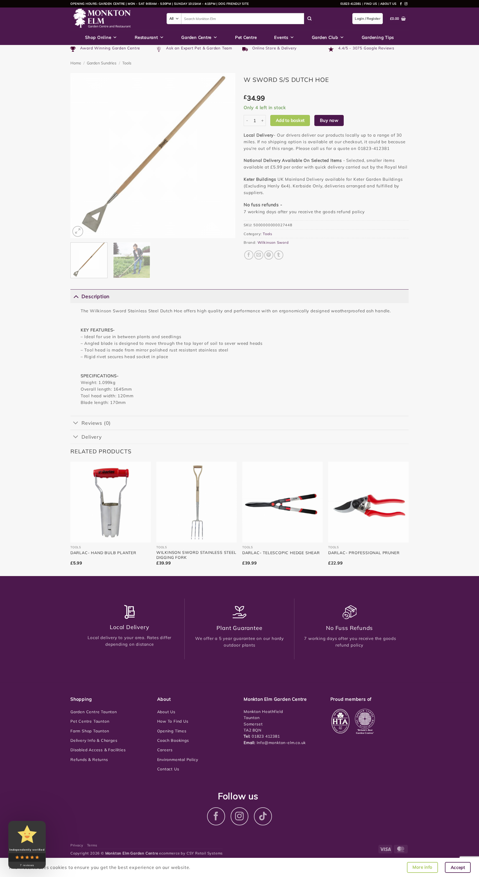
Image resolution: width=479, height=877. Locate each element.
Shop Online (98, 37)
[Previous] (81, 155)
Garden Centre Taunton (93, 711)
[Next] (225, 155)
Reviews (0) (96, 423)
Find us (370, 4)
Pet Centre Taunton (89, 721)
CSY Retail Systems (205, 853)
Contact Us (168, 769)
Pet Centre (246, 37)
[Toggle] (75, 296)
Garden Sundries (101, 63)
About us (388, 4)
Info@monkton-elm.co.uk (281, 742)
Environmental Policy (177, 759)
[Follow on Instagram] (406, 4)
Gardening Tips (378, 37)
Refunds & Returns (89, 759)
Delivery (91, 437)
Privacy (76, 845)
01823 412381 (350, 4)
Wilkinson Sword (273, 242)
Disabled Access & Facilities (98, 749)
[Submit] (309, 18)
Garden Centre (196, 37)
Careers (165, 749)
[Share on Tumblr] (278, 255)
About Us (166, 711)
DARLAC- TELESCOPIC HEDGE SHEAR (281, 552)
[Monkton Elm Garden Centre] (114, 18)
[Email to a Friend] (258, 255)
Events (281, 37)
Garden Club (325, 37)
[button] (77, 231)
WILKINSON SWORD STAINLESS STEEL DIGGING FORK (196, 555)
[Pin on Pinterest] (268, 255)
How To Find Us (172, 721)
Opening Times (172, 730)
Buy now (329, 120)
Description (95, 296)
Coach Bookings (173, 740)
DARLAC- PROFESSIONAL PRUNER (364, 552)
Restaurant (146, 37)
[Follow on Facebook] (401, 4)
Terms (92, 845)
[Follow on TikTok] (263, 816)
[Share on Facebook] (248, 255)
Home (75, 63)
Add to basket (290, 120)
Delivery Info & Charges (93, 740)
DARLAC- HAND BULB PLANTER (103, 552)
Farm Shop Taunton (89, 730)
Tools (126, 63)
